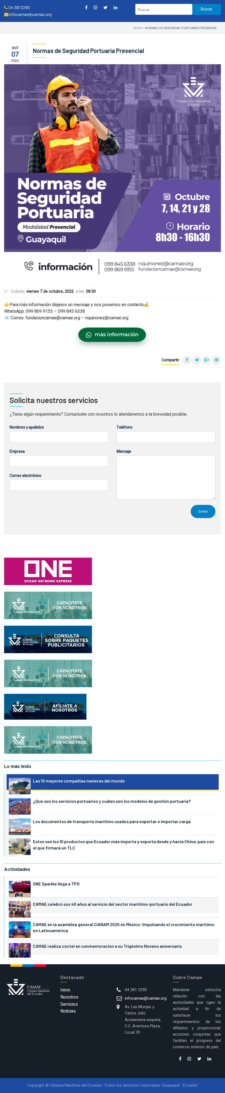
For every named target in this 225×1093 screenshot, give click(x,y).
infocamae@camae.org (146, 998)
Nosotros (69, 997)
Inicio (137, 28)
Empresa (17, 451)
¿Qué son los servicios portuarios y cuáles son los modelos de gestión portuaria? (112, 801)
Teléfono (125, 427)
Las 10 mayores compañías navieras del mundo (79, 780)
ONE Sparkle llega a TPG (56, 883)
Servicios (69, 1004)
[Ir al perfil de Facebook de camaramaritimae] (86, 7)
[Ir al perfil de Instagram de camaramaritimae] (95, 7)
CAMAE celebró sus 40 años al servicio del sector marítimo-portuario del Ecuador (112, 904)
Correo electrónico (25, 476)
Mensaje (124, 451)
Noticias (68, 1011)
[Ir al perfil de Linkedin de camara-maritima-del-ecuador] (115, 7)
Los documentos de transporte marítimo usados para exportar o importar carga (112, 821)
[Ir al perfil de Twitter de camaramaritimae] (105, 7)
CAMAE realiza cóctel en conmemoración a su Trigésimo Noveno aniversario (107, 946)
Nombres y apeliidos (27, 427)
